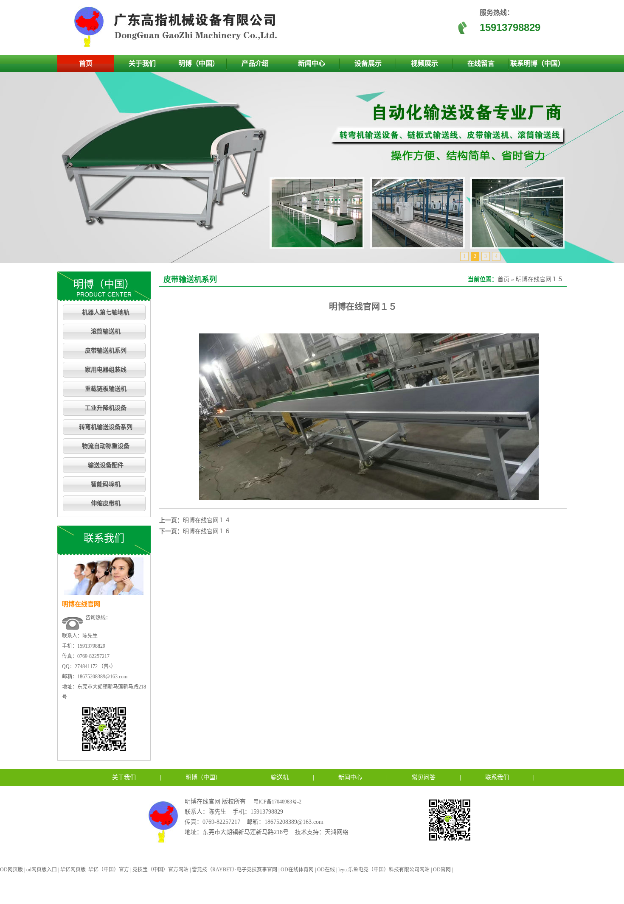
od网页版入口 (41, 870)
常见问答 (424, 777)
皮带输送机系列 (105, 350)
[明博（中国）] (178, 45)
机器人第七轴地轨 (105, 312)
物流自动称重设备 (105, 446)
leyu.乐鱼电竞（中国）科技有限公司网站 (384, 870)
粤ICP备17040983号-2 (277, 802)
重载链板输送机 (105, 389)
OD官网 (442, 870)
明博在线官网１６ (206, 531)
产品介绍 (255, 63)
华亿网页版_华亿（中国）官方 (94, 870)
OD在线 (326, 870)
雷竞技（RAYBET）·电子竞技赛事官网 (234, 870)
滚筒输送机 (106, 331)
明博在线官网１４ (206, 520)
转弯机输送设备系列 (105, 427)
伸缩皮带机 (106, 503)
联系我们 (497, 777)
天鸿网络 (337, 832)
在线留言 (481, 63)
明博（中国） (198, 63)
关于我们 (142, 63)
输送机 (280, 777)
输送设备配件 (106, 465)
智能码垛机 (106, 484)
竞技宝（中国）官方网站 (160, 870)
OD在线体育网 (297, 870)
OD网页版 (11, 870)
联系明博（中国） (537, 63)
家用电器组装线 (105, 370)
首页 (86, 63)
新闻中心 (311, 63)
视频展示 (424, 63)
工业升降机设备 (105, 408)
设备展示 (368, 63)
